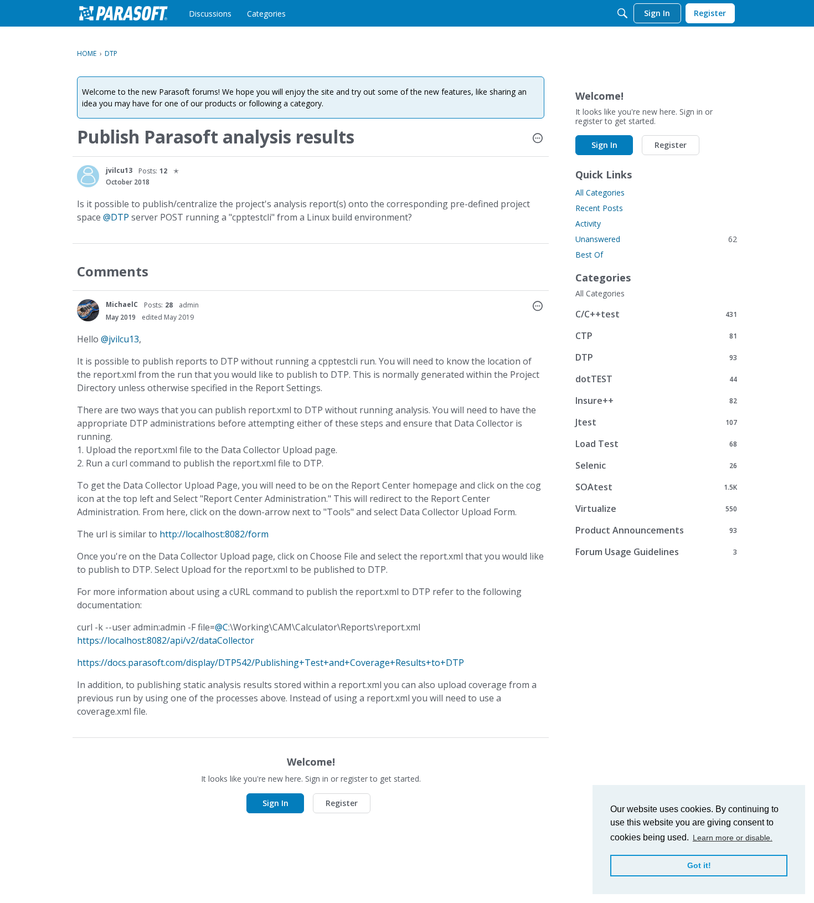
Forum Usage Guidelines (656, 551)
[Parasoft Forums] (123, 13)
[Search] (622, 13)
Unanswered (656, 239)
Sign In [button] (275, 803)
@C (221, 627)
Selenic (656, 465)
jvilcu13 (119, 170)
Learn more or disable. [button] (732, 837)
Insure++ (656, 400)
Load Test (656, 443)
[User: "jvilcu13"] (88, 176)
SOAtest (656, 486)
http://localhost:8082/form (214, 534)
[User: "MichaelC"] (88, 310)
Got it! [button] (699, 865)
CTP (656, 335)
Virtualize (656, 508)
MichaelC (122, 304)
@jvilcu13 (120, 339)
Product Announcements (656, 530)
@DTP (116, 217)
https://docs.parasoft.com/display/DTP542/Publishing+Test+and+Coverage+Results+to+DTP (270, 662)
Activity (588, 223)
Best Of (589, 254)
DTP (656, 357)
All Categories (600, 192)
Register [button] (342, 803)
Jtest (656, 422)
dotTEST (656, 378)
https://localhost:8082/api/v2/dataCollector (165, 640)
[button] (537, 139)
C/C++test (656, 314)
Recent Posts (599, 208)
